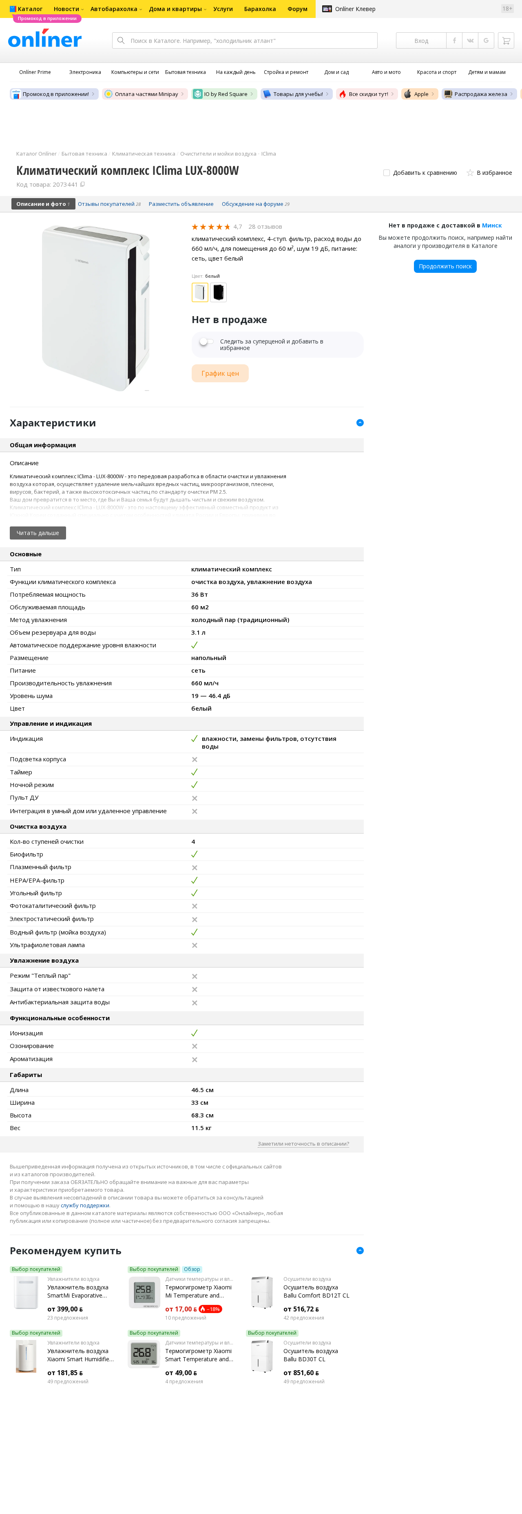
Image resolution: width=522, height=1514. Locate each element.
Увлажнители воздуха (73, 1279)
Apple (421, 94)
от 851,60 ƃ (301, 1372)
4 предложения (184, 1382)
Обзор (192, 1269)
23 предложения (67, 1318)
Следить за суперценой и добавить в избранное (271, 344)
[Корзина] (506, 40)
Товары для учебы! (298, 94)
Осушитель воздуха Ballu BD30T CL (310, 1355)
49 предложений (67, 1382)
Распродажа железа (481, 94)
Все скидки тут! (368, 94)
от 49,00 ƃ (181, 1372)
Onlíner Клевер (355, 9)
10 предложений (185, 1318)
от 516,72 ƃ (301, 1308)
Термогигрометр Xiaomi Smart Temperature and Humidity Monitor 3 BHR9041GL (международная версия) (198, 1355)
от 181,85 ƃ (65, 1372)
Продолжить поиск (445, 266)
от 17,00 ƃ (181, 1308)
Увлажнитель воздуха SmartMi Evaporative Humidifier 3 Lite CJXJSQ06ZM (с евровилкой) (77, 1291)
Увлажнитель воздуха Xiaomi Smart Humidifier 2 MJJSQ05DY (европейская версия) (79, 1355)
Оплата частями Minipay (146, 94)
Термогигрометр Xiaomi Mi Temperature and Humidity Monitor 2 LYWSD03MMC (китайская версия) (198, 1291)
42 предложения (303, 1318)
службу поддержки (85, 1205)
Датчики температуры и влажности (199, 1279)
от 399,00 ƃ (65, 1308)
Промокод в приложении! (56, 94)
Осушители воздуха (307, 1279)
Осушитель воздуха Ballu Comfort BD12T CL (316, 1291)
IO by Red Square (226, 94)
